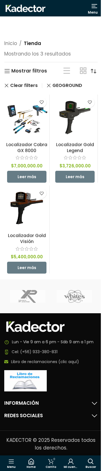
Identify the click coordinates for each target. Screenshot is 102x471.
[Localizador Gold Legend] (74, 117)
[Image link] (35, 326)
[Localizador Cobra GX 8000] (26, 117)
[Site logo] (25, 8)
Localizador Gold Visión (27, 238)
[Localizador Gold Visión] (26, 208)
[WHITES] (74, 296)
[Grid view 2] (83, 71)
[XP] (27, 296)
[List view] (66, 71)
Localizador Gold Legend (75, 148)
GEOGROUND (67, 85)
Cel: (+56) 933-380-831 (35, 352)
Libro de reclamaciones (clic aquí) (45, 362)
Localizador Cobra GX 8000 (26, 148)
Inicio (10, 43)
